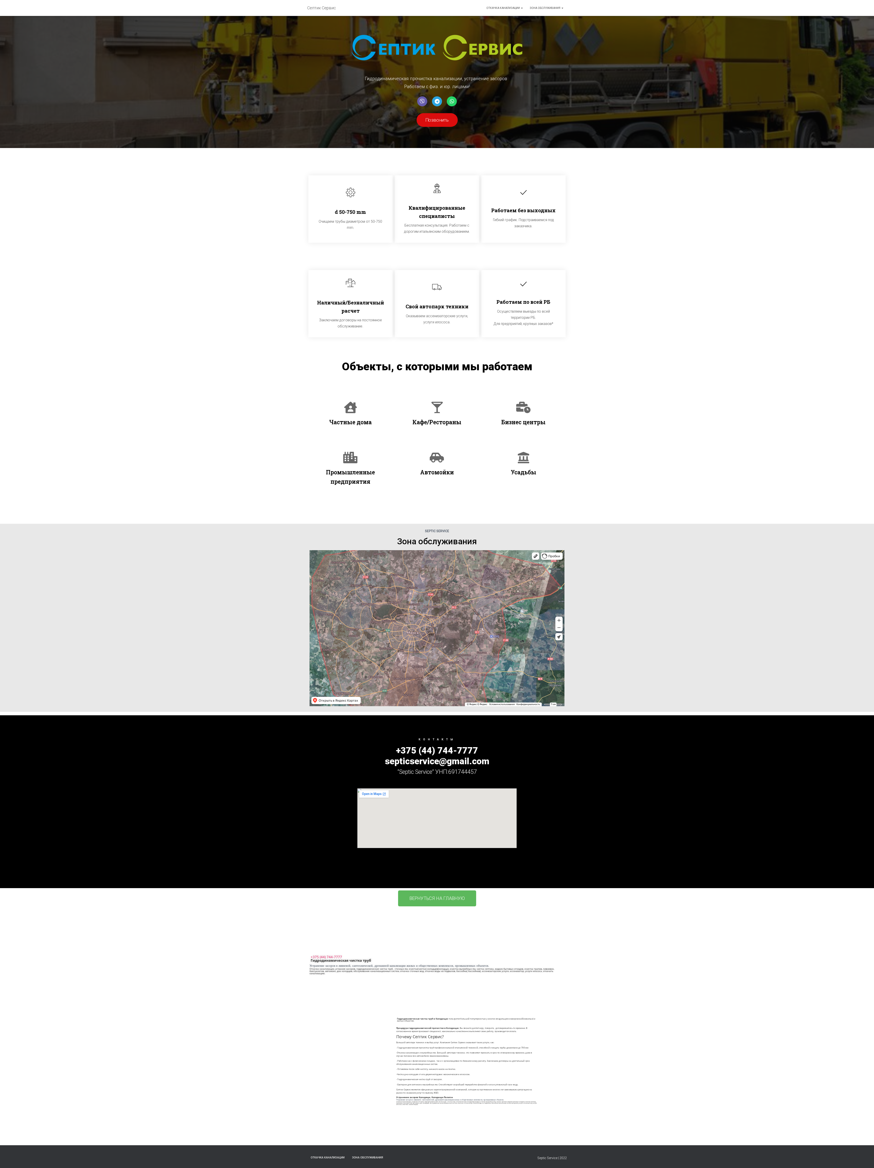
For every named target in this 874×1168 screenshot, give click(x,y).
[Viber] (422, 101)
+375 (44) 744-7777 (326, 957)
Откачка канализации (503, 8)
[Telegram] (437, 101)
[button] (437, 120)
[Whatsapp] (452, 101)
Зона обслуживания (545, 8)
